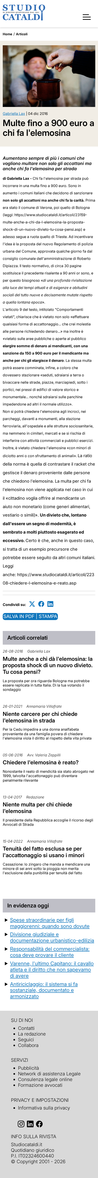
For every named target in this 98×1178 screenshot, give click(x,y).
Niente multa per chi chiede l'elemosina (37, 807)
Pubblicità (28, 1068)
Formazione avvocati (40, 1085)
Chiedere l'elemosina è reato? (41, 762)
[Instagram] (21, 1124)
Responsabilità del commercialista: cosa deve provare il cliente (50, 952)
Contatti (26, 1028)
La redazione (32, 1034)
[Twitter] (32, 603)
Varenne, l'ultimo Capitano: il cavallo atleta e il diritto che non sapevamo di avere (52, 969)
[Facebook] (41, 603)
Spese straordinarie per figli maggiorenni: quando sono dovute (50, 923)
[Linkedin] (50, 603)
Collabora (28, 1045)
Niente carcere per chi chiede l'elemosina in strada (40, 717)
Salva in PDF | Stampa (30, 616)
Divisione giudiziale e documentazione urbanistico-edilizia (52, 937)
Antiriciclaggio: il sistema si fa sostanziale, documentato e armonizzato (44, 990)
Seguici (26, 1039)
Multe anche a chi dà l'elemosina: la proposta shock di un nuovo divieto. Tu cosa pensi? (48, 665)
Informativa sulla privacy (44, 1108)
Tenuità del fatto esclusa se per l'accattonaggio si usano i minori (43, 852)
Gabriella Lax (14, 113)
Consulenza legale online (45, 1079)
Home (7, 34)
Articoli (22, 34)
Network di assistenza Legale (49, 1074)
